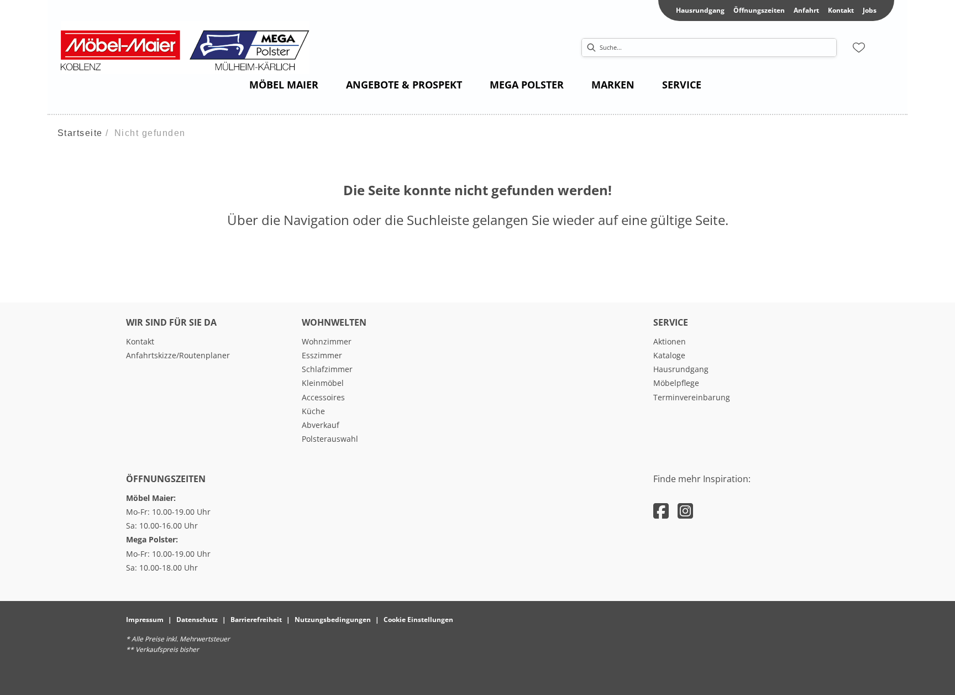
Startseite (80, 133)
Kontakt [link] (841, 10)
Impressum (145, 619)
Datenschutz (197, 619)
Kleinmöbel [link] (323, 383)
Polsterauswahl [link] (330, 438)
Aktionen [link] (669, 341)
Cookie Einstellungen (418, 619)
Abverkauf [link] (320, 425)
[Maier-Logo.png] (190, 47)
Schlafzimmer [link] (327, 369)
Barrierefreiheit (256, 619)
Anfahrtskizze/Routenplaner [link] (178, 355)
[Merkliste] (859, 47)
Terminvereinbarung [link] (691, 397)
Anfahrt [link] (806, 10)
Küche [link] (313, 411)
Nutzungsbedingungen (333, 619)
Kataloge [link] (669, 355)
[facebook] (661, 510)
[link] (283, 84)
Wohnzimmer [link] (326, 341)
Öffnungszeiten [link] (759, 10)
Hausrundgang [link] (700, 10)
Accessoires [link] (323, 397)
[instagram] (685, 510)
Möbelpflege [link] (676, 383)
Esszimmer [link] (322, 355)
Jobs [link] (870, 10)
